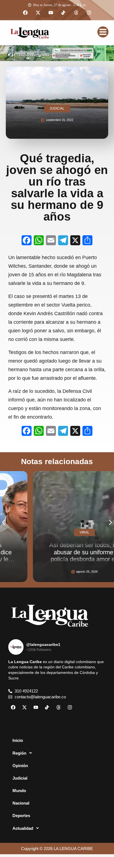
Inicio (17, 740)
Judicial (19, 778)
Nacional (20, 803)
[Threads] (76, 12)
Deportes (21, 815)
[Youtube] (50, 12)
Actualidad (22, 828)
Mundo (19, 790)
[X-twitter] (38, 12)
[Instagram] (89, 12)
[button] (3, 522)
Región (19, 753)
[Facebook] (25, 12)
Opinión (20, 765)
